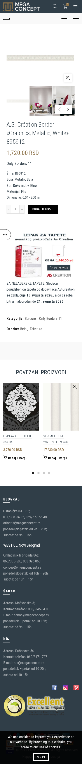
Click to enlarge (68, 78)
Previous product (64, 18)
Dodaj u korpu (43, 209)
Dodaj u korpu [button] (17, 458)
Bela (23, 329)
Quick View (35, 387)
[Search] (55, 6)
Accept (41, 757)
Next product (75, 18)
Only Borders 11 (50, 318)
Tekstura (36, 329)
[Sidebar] (5, 234)
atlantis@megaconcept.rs (21, 523)
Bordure (30, 318)
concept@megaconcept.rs (22, 567)
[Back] (6, 18)
